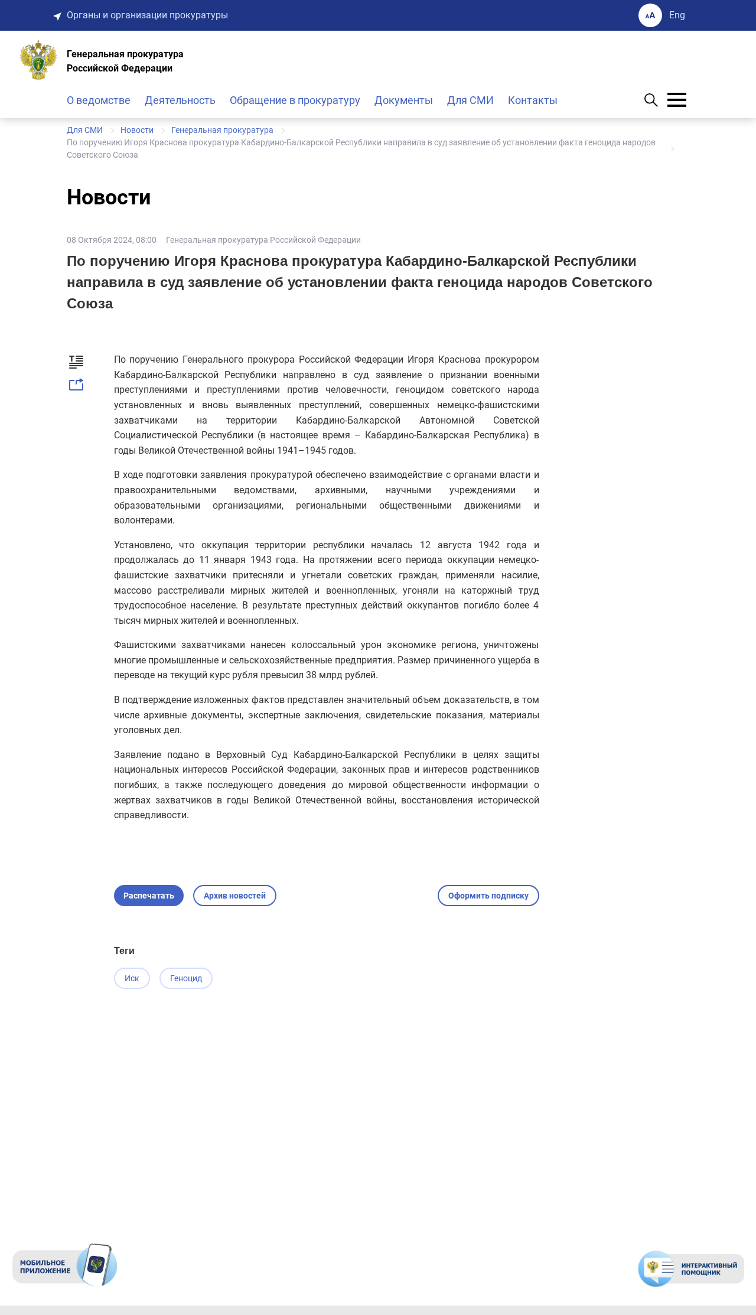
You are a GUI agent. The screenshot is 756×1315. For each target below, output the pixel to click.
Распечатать (148, 895)
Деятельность (180, 100)
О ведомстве (99, 100)
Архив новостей (235, 895)
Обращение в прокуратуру (295, 100)
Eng (677, 15)
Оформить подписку (488, 895)
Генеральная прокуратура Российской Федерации (263, 240)
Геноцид (186, 978)
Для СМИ (470, 100)
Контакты (533, 100)
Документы (403, 100)
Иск (132, 978)
